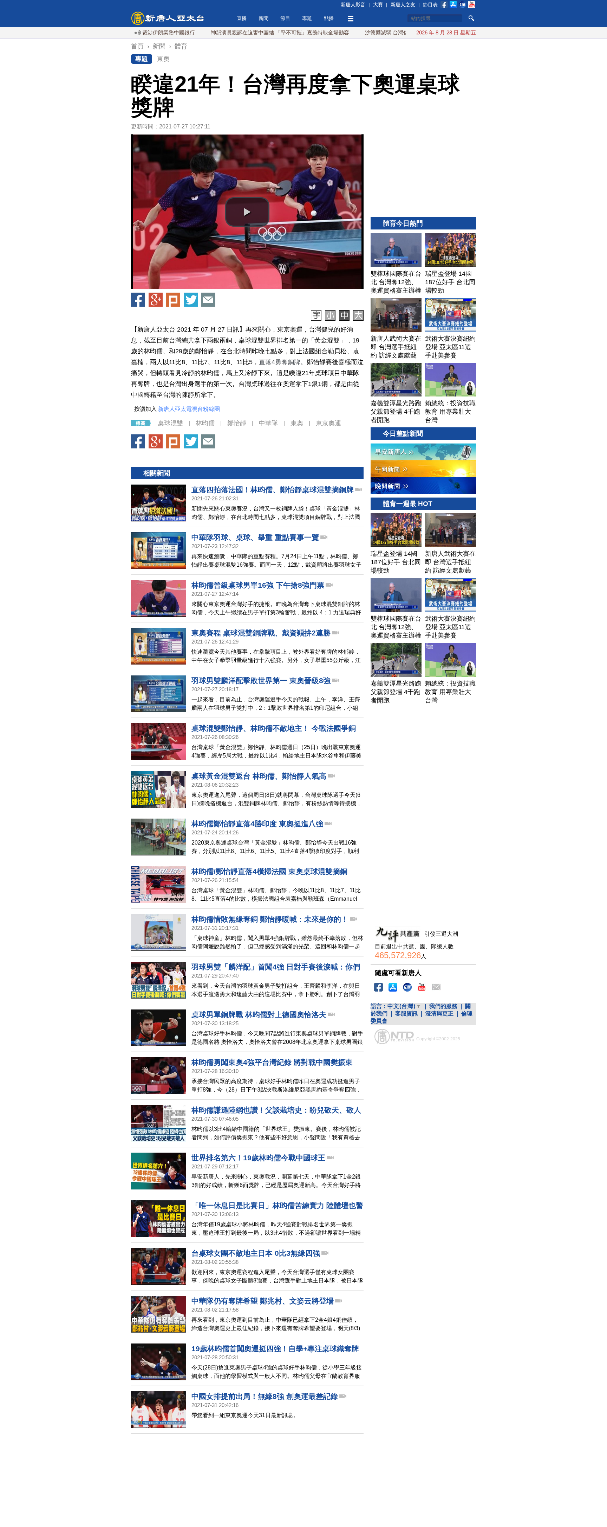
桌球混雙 (170, 423)
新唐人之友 (403, 4)
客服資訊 (406, 1013)
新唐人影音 (353, 4)
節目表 (430, 4)
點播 (329, 18)
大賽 (378, 4)
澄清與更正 (439, 1013)
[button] (247, 212)
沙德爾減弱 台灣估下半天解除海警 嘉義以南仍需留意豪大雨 (395, 32)
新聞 (263, 18)
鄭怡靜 (236, 423)
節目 (285, 18)
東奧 (163, 58)
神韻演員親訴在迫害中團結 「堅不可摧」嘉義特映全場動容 (240, 32)
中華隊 (268, 423)
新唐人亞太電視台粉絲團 (189, 409)
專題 (307, 18)
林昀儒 (205, 423)
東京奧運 (328, 423)
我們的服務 (443, 1006)
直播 (242, 18)
